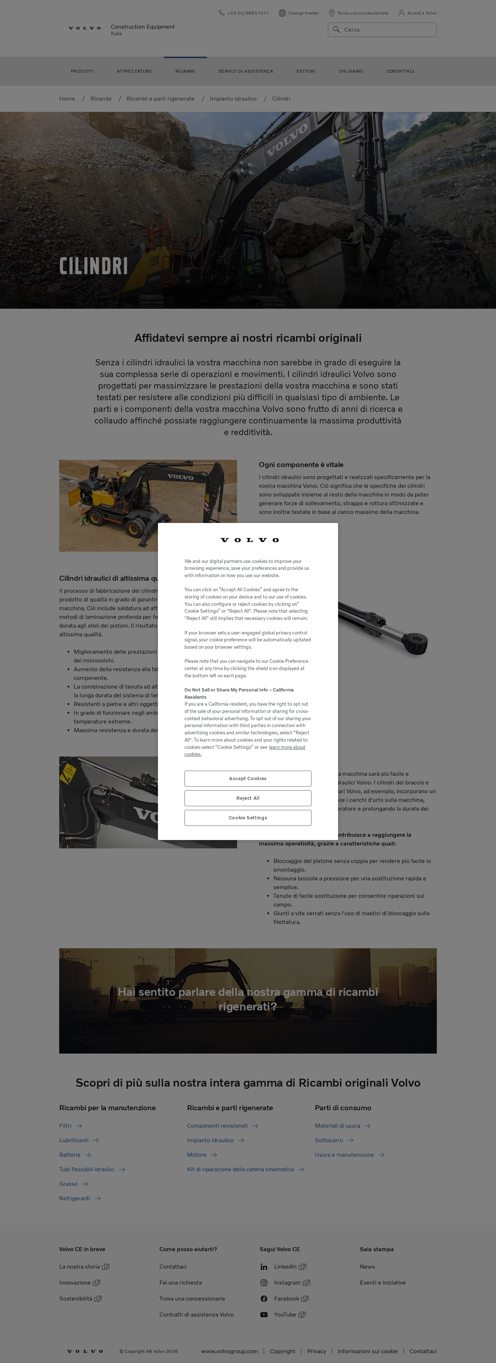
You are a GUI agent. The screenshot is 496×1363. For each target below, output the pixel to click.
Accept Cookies (248, 778)
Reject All (248, 797)
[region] (248, 681)
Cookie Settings (248, 817)
